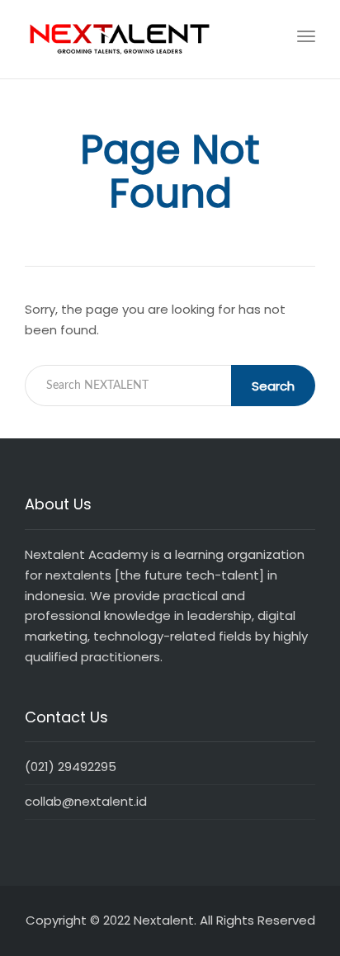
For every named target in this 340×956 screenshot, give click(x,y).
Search (273, 386)
